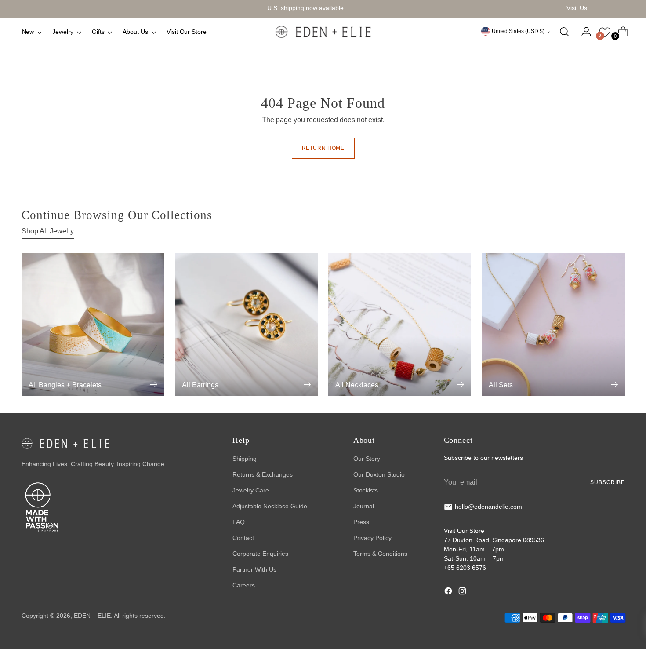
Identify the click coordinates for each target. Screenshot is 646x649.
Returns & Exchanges (262, 474)
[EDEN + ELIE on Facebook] (449, 592)
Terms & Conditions (380, 553)
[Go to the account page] (583, 31)
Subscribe (607, 482)
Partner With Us (254, 569)
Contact (243, 537)
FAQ (238, 521)
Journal (363, 506)
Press (361, 521)
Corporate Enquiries (260, 553)
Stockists (365, 490)
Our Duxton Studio (379, 474)
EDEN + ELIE (92, 615)
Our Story (366, 458)
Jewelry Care (250, 490)
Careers (243, 585)
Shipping (244, 458)
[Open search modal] (564, 31)
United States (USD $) (518, 31)
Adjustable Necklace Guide (269, 506)
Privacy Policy (372, 537)
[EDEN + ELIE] (323, 31)
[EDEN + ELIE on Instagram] (463, 592)
